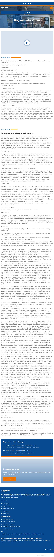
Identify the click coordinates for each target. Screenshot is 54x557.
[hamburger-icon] (51, 8)
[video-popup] (27, 42)
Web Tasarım (4, 549)
